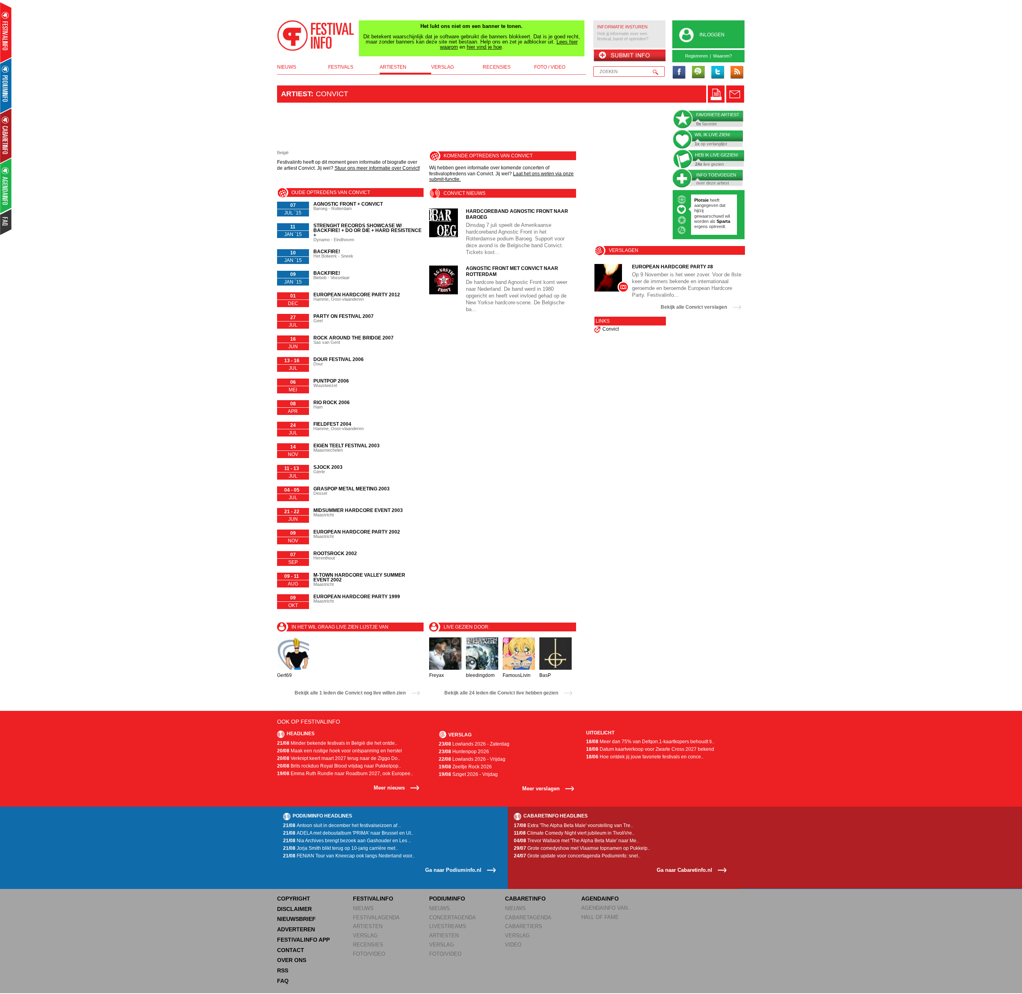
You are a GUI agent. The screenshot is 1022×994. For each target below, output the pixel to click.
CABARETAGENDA (528, 918)
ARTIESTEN (367, 926)
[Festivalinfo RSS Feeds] (736, 72)
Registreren (696, 56)
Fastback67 (706, 200)
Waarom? (722, 56)
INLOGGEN (712, 35)
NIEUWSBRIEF (296, 919)
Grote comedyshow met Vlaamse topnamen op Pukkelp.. (582, 848)
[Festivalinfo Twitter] (717, 72)
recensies (497, 67)
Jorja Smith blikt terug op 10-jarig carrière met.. (340, 848)
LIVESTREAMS (447, 926)
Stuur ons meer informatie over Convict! (377, 168)
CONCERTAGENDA (452, 918)
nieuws (286, 67)
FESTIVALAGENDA (376, 918)
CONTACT (290, 950)
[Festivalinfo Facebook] (679, 72)
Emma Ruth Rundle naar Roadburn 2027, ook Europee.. (345, 773)
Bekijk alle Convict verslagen (694, 307)
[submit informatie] (629, 56)
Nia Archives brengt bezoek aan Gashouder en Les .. (347, 840)
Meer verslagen (541, 789)
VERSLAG (365, 935)
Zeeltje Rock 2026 (465, 766)
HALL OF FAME (600, 917)
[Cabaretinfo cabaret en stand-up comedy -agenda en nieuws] (6, 135)
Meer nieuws (389, 788)
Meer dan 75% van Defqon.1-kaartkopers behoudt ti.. (650, 741)
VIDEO (513, 945)
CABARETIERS (523, 926)
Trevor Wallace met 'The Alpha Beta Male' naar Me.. (576, 840)
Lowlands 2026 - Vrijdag (472, 759)
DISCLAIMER (294, 909)
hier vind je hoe (484, 47)
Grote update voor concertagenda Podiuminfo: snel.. (577, 855)
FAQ (283, 981)
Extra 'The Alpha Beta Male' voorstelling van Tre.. (573, 825)
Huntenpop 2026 (464, 751)
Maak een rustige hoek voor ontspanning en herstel (339, 750)
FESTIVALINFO (373, 898)
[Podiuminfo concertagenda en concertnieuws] (6, 85)
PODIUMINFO (447, 898)
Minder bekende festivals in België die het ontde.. (337, 743)
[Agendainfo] (6, 186)
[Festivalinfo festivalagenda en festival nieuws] (6, 32)
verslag (442, 67)
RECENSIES (368, 945)
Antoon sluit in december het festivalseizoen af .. (342, 825)
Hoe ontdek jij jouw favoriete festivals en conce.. (644, 756)
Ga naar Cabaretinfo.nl (684, 870)
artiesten (393, 67)
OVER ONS (291, 960)
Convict (610, 329)
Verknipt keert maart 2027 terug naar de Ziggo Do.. (338, 758)
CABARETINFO (525, 898)
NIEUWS (363, 908)
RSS (282, 970)
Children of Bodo (712, 210)
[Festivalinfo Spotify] (698, 72)
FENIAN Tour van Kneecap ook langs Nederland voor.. (348, 855)
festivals (340, 67)
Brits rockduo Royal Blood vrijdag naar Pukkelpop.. (339, 766)
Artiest (296, 94)
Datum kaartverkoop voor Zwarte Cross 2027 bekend (650, 749)
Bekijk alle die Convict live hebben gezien (501, 692)
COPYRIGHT (293, 898)
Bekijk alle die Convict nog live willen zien (350, 692)
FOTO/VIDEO (369, 954)
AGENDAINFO (600, 898)
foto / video (549, 67)
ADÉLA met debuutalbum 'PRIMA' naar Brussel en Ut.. (348, 833)
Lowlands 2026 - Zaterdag (474, 744)
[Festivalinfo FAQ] (6, 222)
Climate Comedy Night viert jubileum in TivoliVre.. (574, 833)
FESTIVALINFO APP (303, 939)
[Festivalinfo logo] (316, 35)
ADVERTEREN (296, 929)
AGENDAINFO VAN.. (606, 908)
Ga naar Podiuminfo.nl (453, 870)
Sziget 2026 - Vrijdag (468, 774)
